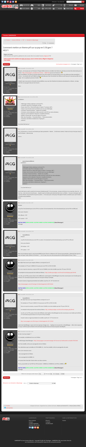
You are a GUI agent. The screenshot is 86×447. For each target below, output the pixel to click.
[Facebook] (2, 2)
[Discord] (13, 2)
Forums (8, 40)
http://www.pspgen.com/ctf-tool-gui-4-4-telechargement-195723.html (35, 284)
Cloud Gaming (25, 8)
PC (61, 5)
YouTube (35, 427)
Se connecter (61, 2)
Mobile (71, 5)
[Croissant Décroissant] (60, 373)
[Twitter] (5, 2)
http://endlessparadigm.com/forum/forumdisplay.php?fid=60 (60, 272)
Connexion (51, 43)
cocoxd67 (23, 68)
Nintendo (48, 5)
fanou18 (23, 202)
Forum (82, 8)
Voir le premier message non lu (63, 64)
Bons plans (69, 8)
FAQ (45, 43)
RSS (38, 427)
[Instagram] (10, 2)
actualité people (49, 423)
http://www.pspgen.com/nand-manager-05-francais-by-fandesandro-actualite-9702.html (56, 340)
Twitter (32, 427)
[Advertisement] (43, 21)
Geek (39, 8)
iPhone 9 (48, 420)
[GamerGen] (9, 6)
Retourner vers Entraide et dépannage (12, 383)
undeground (46, 56)
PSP (23, 40)
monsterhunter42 (25, 97)
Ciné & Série (48, 8)
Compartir (48, 422)
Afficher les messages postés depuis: (29, 373)
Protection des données (34, 425)
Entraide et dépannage (32, 40)
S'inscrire (54, 2)
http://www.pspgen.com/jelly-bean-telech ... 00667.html (36, 73)
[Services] (16, 2)
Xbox (39, 5)
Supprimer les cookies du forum (48, 405)
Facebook (30, 427)
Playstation (26, 5)
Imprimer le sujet (49, 40)
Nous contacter (32, 420)
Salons (60, 8)
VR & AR (82, 5)
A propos (31, 422)
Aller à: (25, 383)
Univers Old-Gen (16, 40)
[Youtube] (8, 2)
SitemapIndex (9, 408)
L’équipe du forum (34, 405)
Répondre (6, 64)
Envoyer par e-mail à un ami (52, 40)
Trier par (48, 373)
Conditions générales (33, 423)
